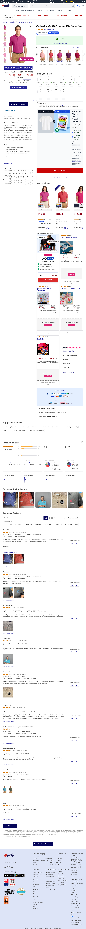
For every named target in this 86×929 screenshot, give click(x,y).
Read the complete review (10, 552)
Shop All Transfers (69, 351)
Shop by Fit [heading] (62, 854)
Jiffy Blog (73, 899)
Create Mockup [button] (28, 59)
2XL (79, 77)
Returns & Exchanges (77, 883)
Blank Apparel (37, 856)
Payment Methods (76, 886)
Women (60, 858)
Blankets (35, 908)
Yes (72, 543)
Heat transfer (29, 524)
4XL (48, 89)
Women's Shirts (37, 874)
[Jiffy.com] (5, 5)
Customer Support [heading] (77, 854)
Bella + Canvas (62, 873)
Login (79, 6)
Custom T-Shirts (50, 876)
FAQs (72, 877)
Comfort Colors (62, 876)
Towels (35, 904)
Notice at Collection (76, 920)
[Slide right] (83, 54)
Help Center (74, 870)
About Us (73, 890)
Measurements (8, 163)
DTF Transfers (49, 860)
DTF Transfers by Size (52, 862)
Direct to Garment (48, 524)
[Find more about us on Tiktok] (12, 867)
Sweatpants (36, 884)
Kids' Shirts (36, 876)
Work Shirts (36, 869)
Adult (59, 856)
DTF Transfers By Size (70, 355)
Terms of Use (57, 928)
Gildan (60, 871)
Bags (34, 893)
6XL (64, 89)
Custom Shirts (50, 10)
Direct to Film (8, 524)
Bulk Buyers (18, 88)
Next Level (61, 878)
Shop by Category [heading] (39, 854)
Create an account (76, 161)
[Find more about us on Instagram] (8, 867)
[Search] (73, 6)
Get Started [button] (48, 280)
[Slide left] (36, 54)
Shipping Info (74, 881)
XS (40, 77)
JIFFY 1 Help (75, 875)
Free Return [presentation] (62, 16)
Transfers (40, 10)
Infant (59, 867)
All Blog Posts (74, 901)
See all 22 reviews (10, 826)
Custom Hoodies (50, 879)
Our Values (74, 894)
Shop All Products (63, 884)
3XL (41, 89)
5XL (56, 89)
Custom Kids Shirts (51, 883)
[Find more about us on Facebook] (5, 867)
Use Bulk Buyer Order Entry (18, 104)
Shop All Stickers (68, 372)
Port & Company (59, 105)
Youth (59, 862)
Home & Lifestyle (38, 902)
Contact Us (74, 872)
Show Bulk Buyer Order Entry (43, 843)
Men (59, 860)
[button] (18, 44)
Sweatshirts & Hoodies (39, 860)
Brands (68, 10)
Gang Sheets (67, 367)
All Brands (61, 882)
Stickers (60, 10)
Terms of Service (75, 908)
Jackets (35, 867)
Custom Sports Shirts (51, 890)
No (77, 543)
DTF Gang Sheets (51, 869)
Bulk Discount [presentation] (23, 16)
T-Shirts (35, 858)
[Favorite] (30, 26)
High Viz (35, 899)
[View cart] (83, 6)
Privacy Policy (74, 905)
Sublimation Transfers (52, 865)
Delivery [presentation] (78, 16)
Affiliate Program (75, 897)
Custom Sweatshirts (51, 881)
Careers (73, 892)
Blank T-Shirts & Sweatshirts (24, 10)
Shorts (35, 886)
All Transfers (49, 858)
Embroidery (38, 524)
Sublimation (66, 363)
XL (71, 77)
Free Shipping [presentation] (42, 16)
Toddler (60, 865)
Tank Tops (35, 865)
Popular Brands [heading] (63, 869)
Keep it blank (68, 524)
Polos (34, 862)
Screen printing (19, 524)
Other (76, 524)
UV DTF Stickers (50, 867)
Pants (34, 882)
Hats (34, 891)
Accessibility (74, 910)
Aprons (35, 906)
